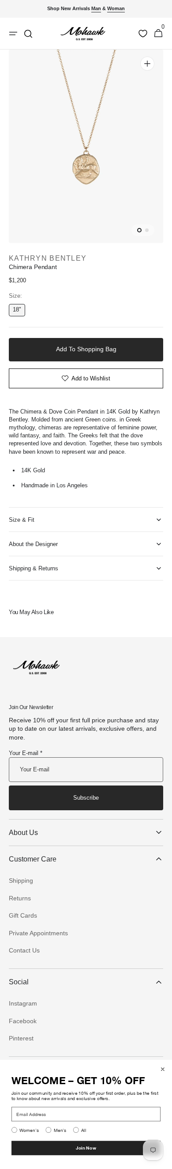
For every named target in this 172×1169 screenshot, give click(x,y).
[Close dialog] (162, 1069)
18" (19, 311)
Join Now (86, 1147)
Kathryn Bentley (47, 258)
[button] (158, 33)
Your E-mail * (25, 753)
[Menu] (13, 33)
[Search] (28, 33)
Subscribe (86, 797)
